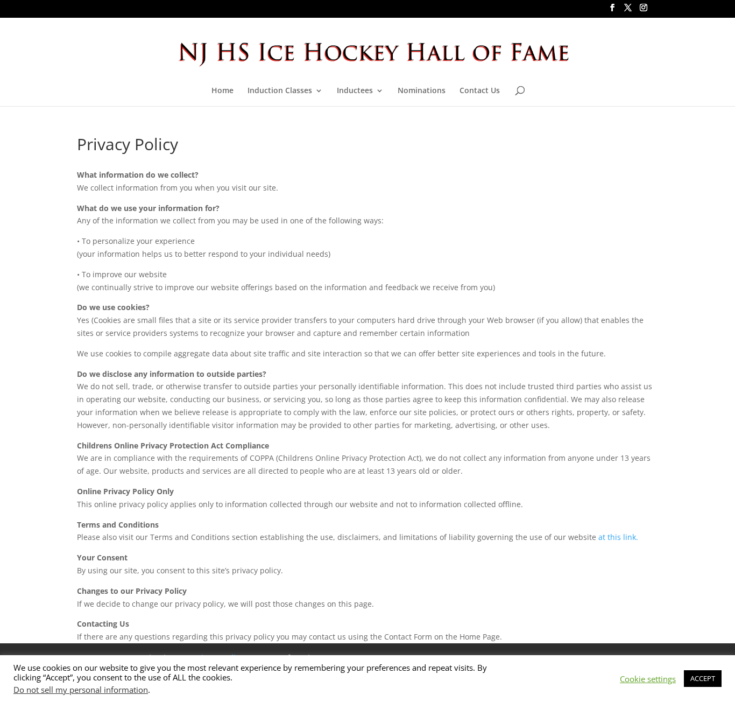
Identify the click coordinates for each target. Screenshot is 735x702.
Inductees (355, 91)
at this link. (618, 537)
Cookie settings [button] (648, 679)
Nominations (422, 91)
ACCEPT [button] (702, 678)
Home (222, 91)
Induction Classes (280, 91)
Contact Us (480, 91)
